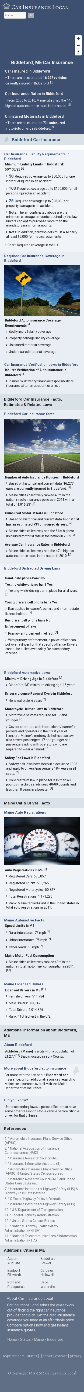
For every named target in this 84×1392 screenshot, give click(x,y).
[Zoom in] (78, 38)
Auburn (12, 1258)
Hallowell (47, 1275)
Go (30, 15)
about (47, 1356)
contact (61, 1356)
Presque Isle (16, 1287)
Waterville (48, 1287)
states (32, 1356)
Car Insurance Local (39, 7)
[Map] (42, 40)
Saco (44, 1282)
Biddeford (48, 1258)
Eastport (13, 1270)
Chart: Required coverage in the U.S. (33, 245)
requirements (13, 1356)
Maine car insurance (19, 1084)
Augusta (13, 1263)
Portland (13, 1282)
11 (43, 989)
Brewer (46, 1263)
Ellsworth (14, 1275)
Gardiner (47, 1270)
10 (8, 970)
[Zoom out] (78, 45)
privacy (75, 1356)
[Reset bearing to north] (78, 52)
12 (17, 1055)
